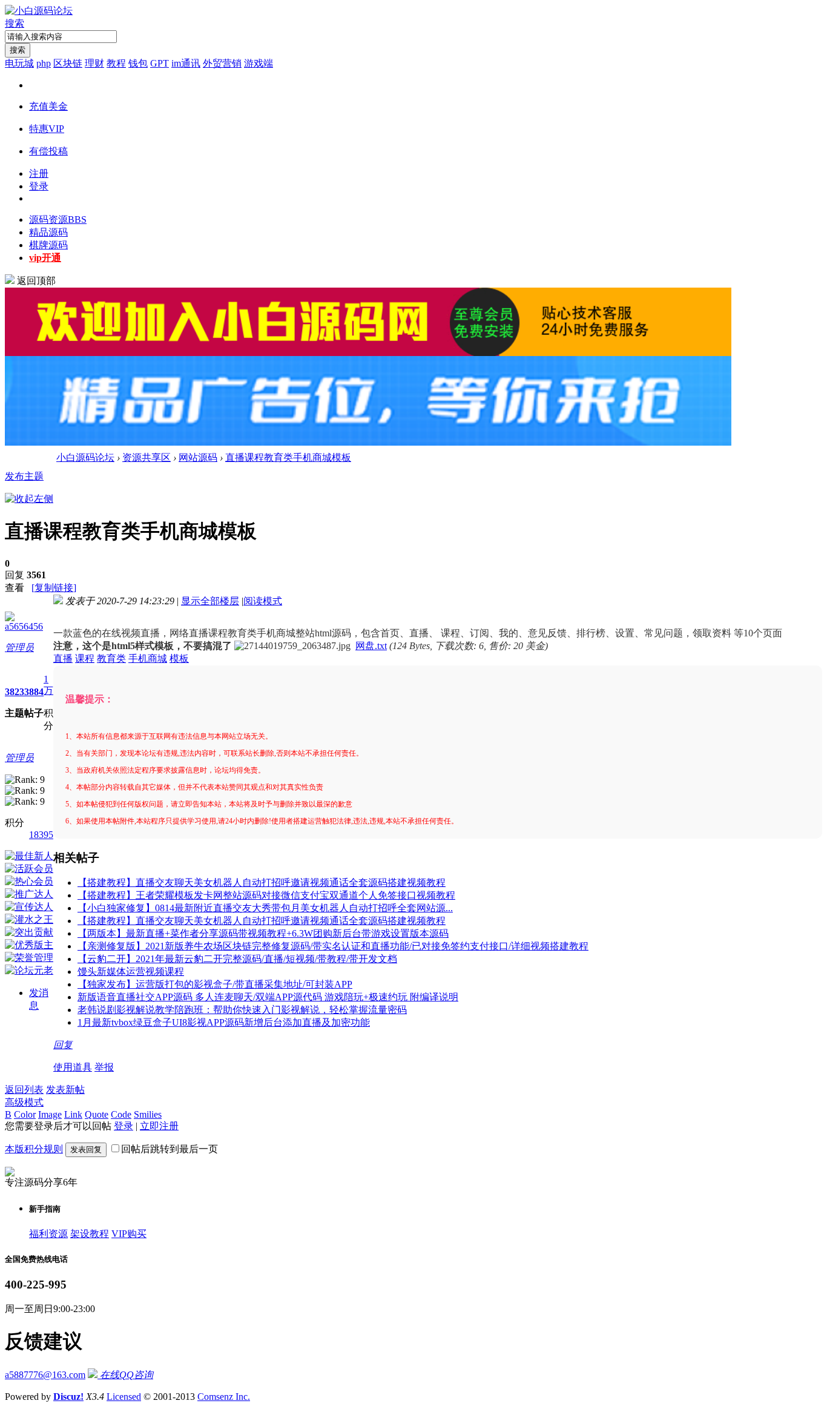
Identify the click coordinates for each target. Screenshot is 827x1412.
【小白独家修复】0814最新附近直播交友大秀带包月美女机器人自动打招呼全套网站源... (265, 908)
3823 (14, 692)
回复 (63, 1045)
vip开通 (45, 257)
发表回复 (86, 1149)
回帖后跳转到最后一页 (169, 1149)
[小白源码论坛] (39, 10)
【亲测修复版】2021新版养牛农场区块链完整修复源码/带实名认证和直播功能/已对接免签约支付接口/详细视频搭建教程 (332, 946)
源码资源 (58, 219)
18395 (41, 835)
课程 (84, 658)
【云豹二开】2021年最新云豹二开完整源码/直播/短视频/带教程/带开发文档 (237, 959)
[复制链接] (53, 587)
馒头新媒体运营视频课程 (130, 971)
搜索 (14, 23)
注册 (38, 173)
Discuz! (68, 1396)
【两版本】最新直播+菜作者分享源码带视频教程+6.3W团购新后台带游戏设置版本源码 (263, 933)
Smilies (148, 1114)
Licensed (124, 1396)
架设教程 (89, 1234)
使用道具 (72, 1067)
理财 (94, 63)
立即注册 (159, 1126)
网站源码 (198, 457)
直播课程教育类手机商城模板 (288, 457)
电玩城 (19, 63)
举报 (104, 1067)
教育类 (111, 658)
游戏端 (258, 63)
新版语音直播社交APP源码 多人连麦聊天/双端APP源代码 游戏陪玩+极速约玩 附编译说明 (267, 997)
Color (25, 1114)
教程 (116, 63)
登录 (38, 186)
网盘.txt (371, 646)
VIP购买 (129, 1234)
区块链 (67, 63)
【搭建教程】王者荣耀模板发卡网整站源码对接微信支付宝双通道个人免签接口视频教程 (266, 895)
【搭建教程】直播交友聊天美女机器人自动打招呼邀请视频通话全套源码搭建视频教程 (261, 882)
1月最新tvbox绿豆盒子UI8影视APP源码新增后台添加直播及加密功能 (223, 1022)
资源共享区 (146, 457)
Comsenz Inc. (223, 1396)
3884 (34, 692)
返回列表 (24, 1089)
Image (50, 1114)
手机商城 (147, 658)
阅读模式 (262, 601)
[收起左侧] (29, 498)
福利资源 (48, 1234)
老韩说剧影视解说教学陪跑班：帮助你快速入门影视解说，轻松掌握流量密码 (242, 1010)
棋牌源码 (48, 245)
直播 (63, 658)
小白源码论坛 (85, 457)
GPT (159, 63)
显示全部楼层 (210, 601)
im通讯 (185, 63)
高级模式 (24, 1102)
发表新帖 (65, 1089)
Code (121, 1114)
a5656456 (24, 626)
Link (73, 1114)
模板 (179, 658)
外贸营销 (222, 63)
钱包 (138, 63)
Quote (96, 1114)
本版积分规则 (34, 1149)
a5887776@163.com (45, 1375)
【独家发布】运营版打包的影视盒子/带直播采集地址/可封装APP (214, 984)
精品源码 (48, 232)
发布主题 (24, 476)
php (43, 63)
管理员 (19, 647)
